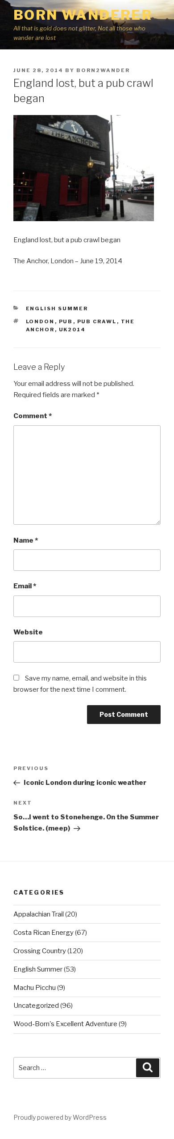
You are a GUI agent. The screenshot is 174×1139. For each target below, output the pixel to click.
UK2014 (72, 329)
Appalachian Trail (38, 914)
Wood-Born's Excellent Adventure (65, 1024)
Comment (32, 416)
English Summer (57, 308)
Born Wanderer (82, 15)
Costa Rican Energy (43, 933)
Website (28, 632)
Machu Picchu (34, 988)
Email (24, 586)
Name (25, 540)
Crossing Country (39, 951)
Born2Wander (103, 70)
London (40, 321)
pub (66, 321)
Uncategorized (36, 1006)
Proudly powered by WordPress (60, 1117)
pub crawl (97, 321)
